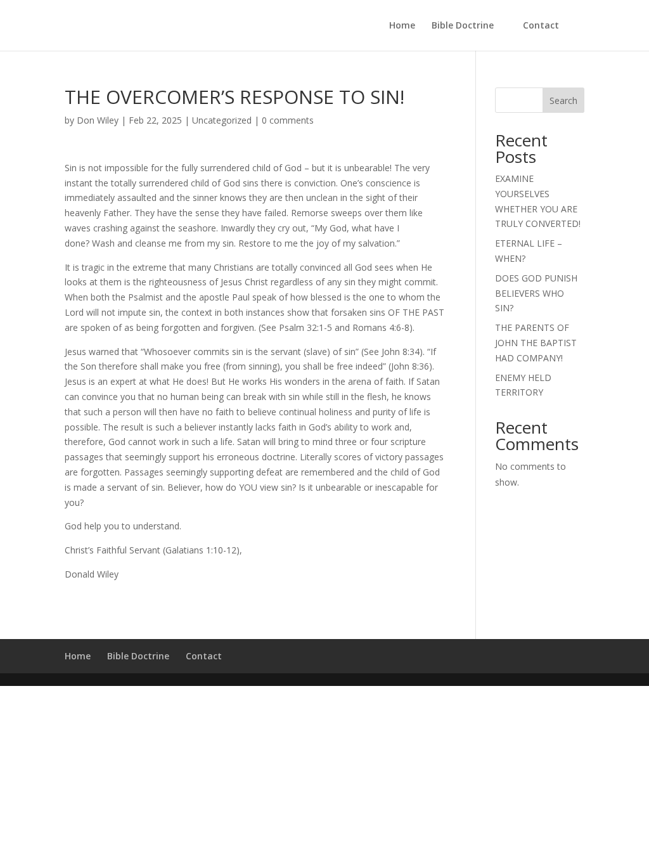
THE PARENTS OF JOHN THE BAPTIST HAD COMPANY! (536, 342)
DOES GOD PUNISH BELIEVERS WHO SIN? (536, 293)
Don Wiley (98, 120)
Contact (541, 26)
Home (402, 26)
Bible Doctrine (463, 26)
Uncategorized (222, 120)
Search (563, 100)
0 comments (288, 120)
